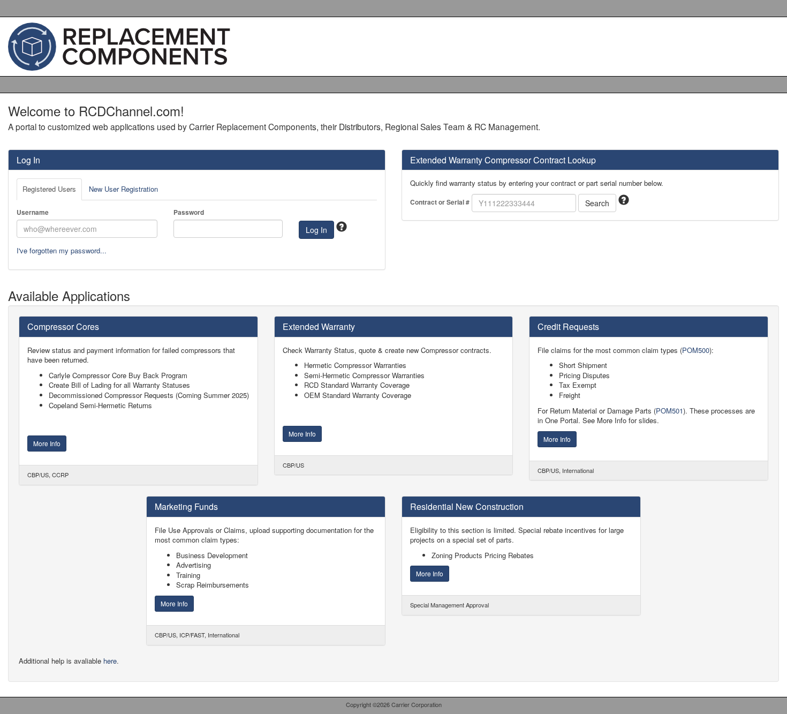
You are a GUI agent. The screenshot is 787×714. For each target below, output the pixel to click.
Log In (316, 229)
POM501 (669, 410)
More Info (46, 443)
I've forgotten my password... (62, 250)
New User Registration (123, 189)
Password (188, 212)
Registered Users (49, 189)
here (110, 661)
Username (33, 212)
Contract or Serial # (440, 202)
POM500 (695, 350)
